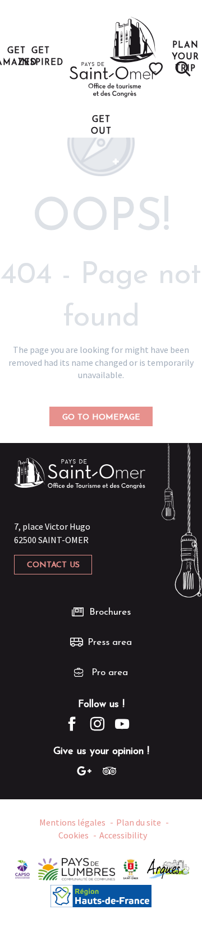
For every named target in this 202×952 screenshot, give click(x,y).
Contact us (53, 565)
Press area (110, 642)
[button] (183, 69)
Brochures (110, 612)
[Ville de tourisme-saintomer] (131, 868)
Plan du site (138, 822)
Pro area (109, 672)
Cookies (73, 835)
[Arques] (168, 868)
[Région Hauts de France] (101, 895)
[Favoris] (157, 69)
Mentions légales (72, 822)
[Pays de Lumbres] (76, 868)
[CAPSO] (22, 868)
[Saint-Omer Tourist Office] (113, 57)
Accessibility (123, 835)
